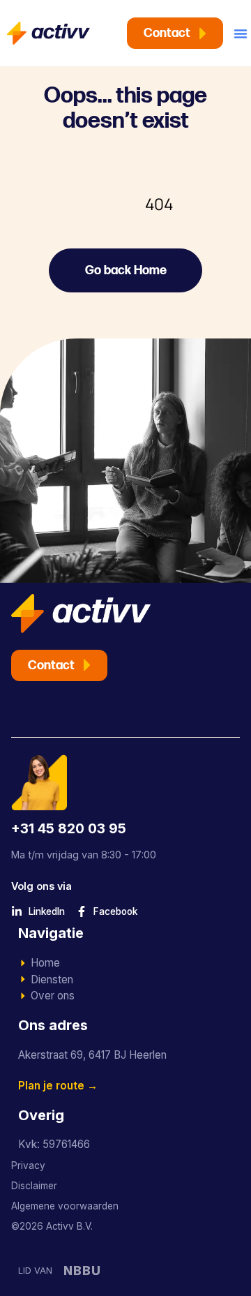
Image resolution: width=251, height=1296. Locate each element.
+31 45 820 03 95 (68, 828)
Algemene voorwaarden (65, 1206)
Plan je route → (58, 1085)
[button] (240, 33)
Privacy (28, 1165)
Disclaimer (34, 1185)
